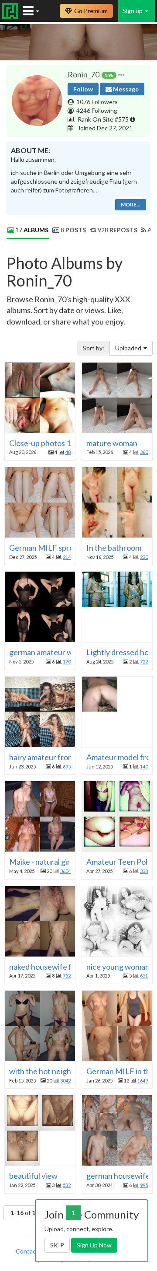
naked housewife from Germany (63, 966)
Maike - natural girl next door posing (69, 861)
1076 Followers (97, 101)
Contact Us (31, 1251)
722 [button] (144, 661)
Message (125, 89)
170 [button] (67, 661)
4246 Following (96, 110)
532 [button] (67, 1185)
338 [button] (144, 871)
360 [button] (144, 452)
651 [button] (144, 975)
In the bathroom (113, 547)
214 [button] (67, 557)
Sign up (133, 10)
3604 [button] (65, 871)
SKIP (57, 1245)
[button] (121, 74)
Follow (83, 89)
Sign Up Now (94, 1245)
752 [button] (67, 975)
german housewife (118, 1175)
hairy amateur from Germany (58, 757)
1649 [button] (142, 1080)
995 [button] (144, 1185)
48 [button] (68, 452)
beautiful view (33, 1175)
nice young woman (118, 966)
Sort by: (93, 348)
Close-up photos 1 (40, 443)
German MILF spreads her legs (61, 547)
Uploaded (128, 348)
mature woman (111, 443)
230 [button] (144, 557)
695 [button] (67, 766)
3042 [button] (65, 1080)
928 (116, 230)
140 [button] (144, 766)
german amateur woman (50, 652)
